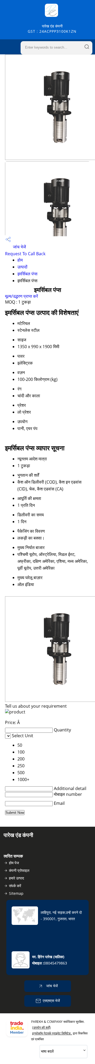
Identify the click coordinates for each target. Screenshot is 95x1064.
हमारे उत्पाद (16, 878)
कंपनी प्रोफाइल (19, 870)
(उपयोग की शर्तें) (41, 1027)
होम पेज (14, 862)
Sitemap (16, 893)
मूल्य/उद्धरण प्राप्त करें (21, 296)
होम (20, 260)
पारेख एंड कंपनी (52, 28)
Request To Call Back (25, 254)
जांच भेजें (19, 247)
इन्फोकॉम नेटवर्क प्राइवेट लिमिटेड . (52, 1033)
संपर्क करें (15, 885)
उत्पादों (22, 267)
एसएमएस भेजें (51, 1000)
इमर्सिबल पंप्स (27, 274)
